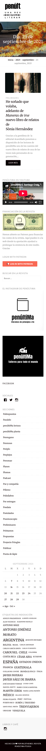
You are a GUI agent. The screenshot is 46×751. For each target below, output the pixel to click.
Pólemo (6, 490)
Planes (6, 466)
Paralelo (7, 419)
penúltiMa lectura (12, 425)
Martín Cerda (12, 690)
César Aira (24, 656)
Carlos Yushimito (29, 648)
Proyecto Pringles (11, 542)
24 (29, 593)
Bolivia (7, 645)
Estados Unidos (30, 662)
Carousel (10, 652)
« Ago (5, 606)
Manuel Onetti (9, 687)
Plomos (6, 472)
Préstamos (8, 530)
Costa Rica (9, 656)
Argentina (13, 640)
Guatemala (22, 667)
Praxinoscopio (10, 519)
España (10, 662)
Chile (23, 652)
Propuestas (8, 536)
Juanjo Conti (28, 684)
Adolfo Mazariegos (12, 618)
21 (11, 593)
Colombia (32, 652)
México (8, 695)
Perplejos (7, 455)
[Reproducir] (6, 202)
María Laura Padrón (31, 691)
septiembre (28, 60)
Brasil (15, 645)
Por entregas (9, 501)
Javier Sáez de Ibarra (19, 679)
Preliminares (12, 98)
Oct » (12, 606)
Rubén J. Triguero (25, 702)
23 (23, 593)
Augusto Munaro (33, 640)
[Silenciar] (36, 202)
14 (11, 587)
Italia (39, 671)
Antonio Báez (11, 625)
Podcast (7, 478)
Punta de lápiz (10, 554)
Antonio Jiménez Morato (17, 632)
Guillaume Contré (11, 671)
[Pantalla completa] (40, 202)
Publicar (7, 548)
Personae (7, 460)
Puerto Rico (8, 703)
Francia (8, 667)
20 (5, 593)
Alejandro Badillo (24, 622)
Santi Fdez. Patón (10, 707)
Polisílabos (8, 495)
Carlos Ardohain (27, 645)
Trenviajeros (29, 706)
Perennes (7, 443)
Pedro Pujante (9, 699)
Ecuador (37, 656)
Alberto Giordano (29, 618)
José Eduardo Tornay (12, 684)
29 (17, 599)
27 (5, 599)
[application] (23, 193)
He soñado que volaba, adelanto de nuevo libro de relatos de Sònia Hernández (22, 115)
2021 (17, 60)
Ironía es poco (27, 671)
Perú (20, 699)
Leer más (13, 163)
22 (17, 593)
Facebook (8, 383)
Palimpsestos (9, 414)
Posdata (7, 507)
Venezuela (19, 710)
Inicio (10, 60)
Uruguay (7, 711)
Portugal (28, 699)
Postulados (8, 513)
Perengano (8, 437)
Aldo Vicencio (9, 622)
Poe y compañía (11, 484)
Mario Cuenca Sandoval (27, 687)
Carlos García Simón (12, 648)
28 (11, 599)
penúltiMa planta (11, 431)
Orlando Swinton (22, 695)
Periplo (6, 449)
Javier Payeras (13, 675)
